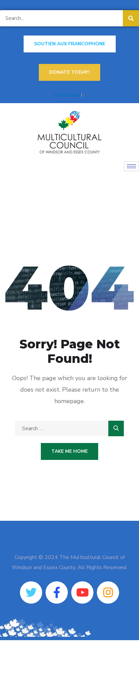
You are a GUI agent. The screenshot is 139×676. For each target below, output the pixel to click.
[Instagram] (108, 592)
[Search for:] (69, 428)
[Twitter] (31, 592)
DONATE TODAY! (69, 72)
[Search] (131, 18)
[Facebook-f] (57, 592)
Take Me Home (69, 451)
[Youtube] (82, 592)
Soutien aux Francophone (69, 44)
